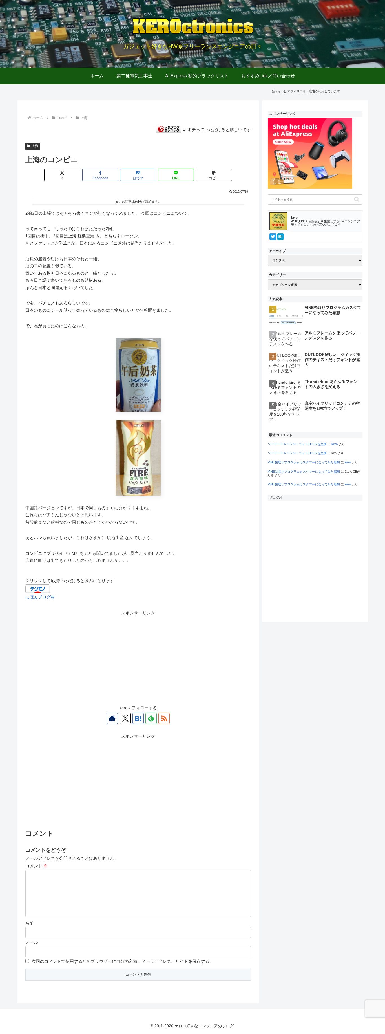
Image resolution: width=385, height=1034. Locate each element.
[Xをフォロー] (125, 718)
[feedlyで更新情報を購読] (151, 718)
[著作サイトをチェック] (112, 718)
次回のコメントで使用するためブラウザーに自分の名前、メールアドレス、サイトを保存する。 (122, 961)
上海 (35, 146)
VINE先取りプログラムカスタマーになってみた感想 (304, 462)
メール (31, 942)
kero (334, 444)
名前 (29, 923)
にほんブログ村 (40, 597)
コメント (36, 865)
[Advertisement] (138, 656)
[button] (214, 175)
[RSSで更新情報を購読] (164, 718)
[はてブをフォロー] (138, 718)
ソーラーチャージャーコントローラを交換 (297, 444)
